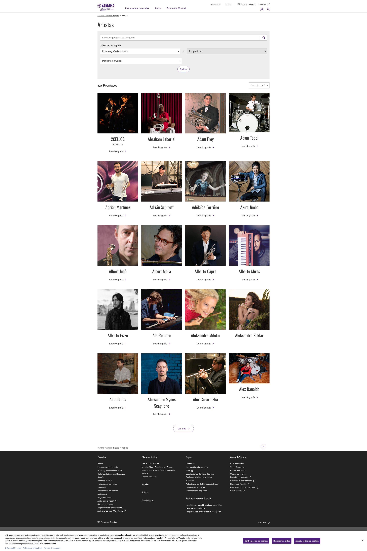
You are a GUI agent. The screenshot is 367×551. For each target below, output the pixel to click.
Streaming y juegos (105, 504)
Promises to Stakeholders (241, 480)
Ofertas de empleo (238, 473)
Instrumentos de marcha (107, 490)
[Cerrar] (362, 540)
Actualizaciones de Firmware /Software (202, 483)
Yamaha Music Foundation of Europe (157, 467)
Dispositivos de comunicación (109, 507)
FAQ (188, 470)
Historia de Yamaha (238, 483)
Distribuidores (215, 4)
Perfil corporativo (237, 463)
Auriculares (102, 494)
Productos (101, 457)
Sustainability (235, 490)
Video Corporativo (237, 467)
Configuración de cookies (256, 540)
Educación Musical (176, 8)
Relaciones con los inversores (242, 487)
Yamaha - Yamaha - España (108, 15)
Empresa (262, 4)
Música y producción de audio (109, 470)
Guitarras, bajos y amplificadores (111, 473)
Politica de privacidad (32, 548)
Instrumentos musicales (137, 8)
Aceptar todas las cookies (307, 540)
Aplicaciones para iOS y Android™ (111, 510)
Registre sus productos (195, 508)
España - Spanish (248, 4)
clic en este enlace (48, 543)
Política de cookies (51, 548)
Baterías (101, 477)
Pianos (100, 463)
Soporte (228, 4)
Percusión (101, 487)
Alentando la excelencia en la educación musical (158, 472)
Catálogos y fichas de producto (199, 477)
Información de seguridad (196, 490)
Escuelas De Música (150, 463)
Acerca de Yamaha (238, 457)
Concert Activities (149, 476)
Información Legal (13, 548)
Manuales (190, 480)
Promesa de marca (238, 470)
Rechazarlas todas (281, 540)
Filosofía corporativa (238, 477)
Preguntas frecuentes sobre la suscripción (203, 511)
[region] (183, 541)
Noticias (145, 484)
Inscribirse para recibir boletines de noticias (204, 505)
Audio (158, 8)
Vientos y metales (105, 480)
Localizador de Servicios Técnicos (200, 473)
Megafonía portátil (104, 497)
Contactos (190, 463)
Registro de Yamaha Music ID (198, 498)
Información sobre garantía (197, 467)
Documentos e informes (196, 487)
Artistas (145, 492)
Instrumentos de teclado (107, 467)
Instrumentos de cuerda (107, 483)
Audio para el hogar (105, 500)
